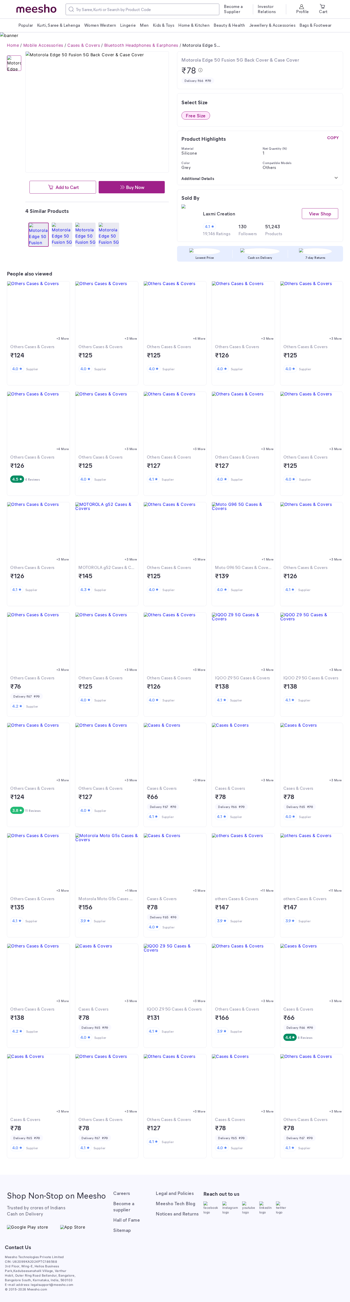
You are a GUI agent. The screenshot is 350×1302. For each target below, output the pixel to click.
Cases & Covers (83, 45)
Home (13, 45)
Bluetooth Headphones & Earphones (141, 45)
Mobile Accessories (43, 45)
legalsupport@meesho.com (52, 1285)
